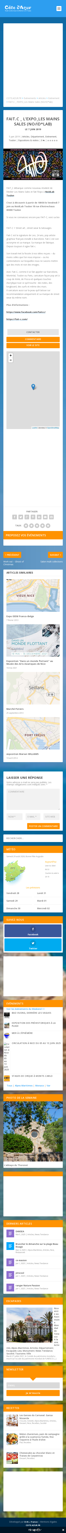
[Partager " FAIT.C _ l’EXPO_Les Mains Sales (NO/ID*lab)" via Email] (45, 517)
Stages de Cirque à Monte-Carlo (32, 1075)
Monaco (39, 1085)
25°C (12, 868)
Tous (10, 1085)
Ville (28, 1353)
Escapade (11, 1350)
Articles (25, 136)
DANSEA (20, 1231)
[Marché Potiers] (33, 688)
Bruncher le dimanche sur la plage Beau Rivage (37, 1245)
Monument (29, 1350)
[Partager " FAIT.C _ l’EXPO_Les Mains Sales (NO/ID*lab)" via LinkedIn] (39, 517)
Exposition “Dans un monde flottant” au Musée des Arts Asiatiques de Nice (29, 662)
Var (48, 1085)
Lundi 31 (41, 893)
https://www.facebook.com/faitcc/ (26, 312)
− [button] (11, 360)
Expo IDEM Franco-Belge (20, 616)
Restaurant (20, 1252)
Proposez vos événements (26, 535)
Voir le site (33, 345)
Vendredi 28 (12, 893)
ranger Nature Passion (28, 1285)
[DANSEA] (10, 1233)
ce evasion (21, 1260)
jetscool (20, 1272)
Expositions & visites (28, 140)
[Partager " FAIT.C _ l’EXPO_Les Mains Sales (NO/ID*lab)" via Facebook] (15, 517)
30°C (22, 870)
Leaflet (34, 427)
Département (37, 136)
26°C (12, 878)
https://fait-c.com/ (17, 319)
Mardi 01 (42, 900)
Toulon (12, 140)
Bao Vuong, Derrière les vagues (31, 1012)
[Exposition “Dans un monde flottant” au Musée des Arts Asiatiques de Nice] (33, 640)
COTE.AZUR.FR (33, 1525)
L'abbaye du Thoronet (16, 1165)
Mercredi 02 (43, 908)
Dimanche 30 (13, 908)
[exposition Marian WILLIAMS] (33, 733)
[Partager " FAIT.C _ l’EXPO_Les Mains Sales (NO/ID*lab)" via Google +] (27, 517)
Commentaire (33, 339)
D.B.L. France (31, 1521)
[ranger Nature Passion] (10, 1287)
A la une (56, 1341)
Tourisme (20, 1353)
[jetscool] (10, 1275)
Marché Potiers (15, 708)
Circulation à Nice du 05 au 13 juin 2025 (36, 1043)
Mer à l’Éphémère (22, 1033)
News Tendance (42, 1234)
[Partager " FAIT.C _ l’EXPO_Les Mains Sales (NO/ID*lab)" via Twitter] (21, 517)
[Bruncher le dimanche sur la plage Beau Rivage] (10, 1246)
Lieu (19, 1350)
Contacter (33, 332)
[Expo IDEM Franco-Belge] (33, 595)
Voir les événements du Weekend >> (25, 1008)
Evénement (50, 136)
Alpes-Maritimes (24, 1085)
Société (10, 1353)
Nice (52, 1250)
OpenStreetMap (53, 427)
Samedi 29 (11, 900)
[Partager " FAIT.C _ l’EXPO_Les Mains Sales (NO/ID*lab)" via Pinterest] (33, 517)
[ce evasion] (10, 1262)
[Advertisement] (33, 61)
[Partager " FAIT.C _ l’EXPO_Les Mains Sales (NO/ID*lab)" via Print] (51, 517)
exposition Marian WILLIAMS (22, 754)
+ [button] (11, 355)
